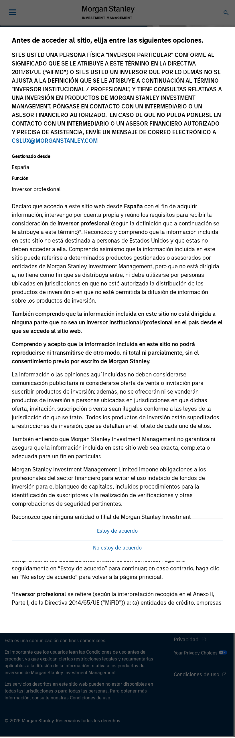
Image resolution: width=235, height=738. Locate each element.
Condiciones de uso (196, 674)
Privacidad (186, 639)
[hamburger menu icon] (12, 12)
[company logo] (108, 12)
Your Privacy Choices (196, 653)
